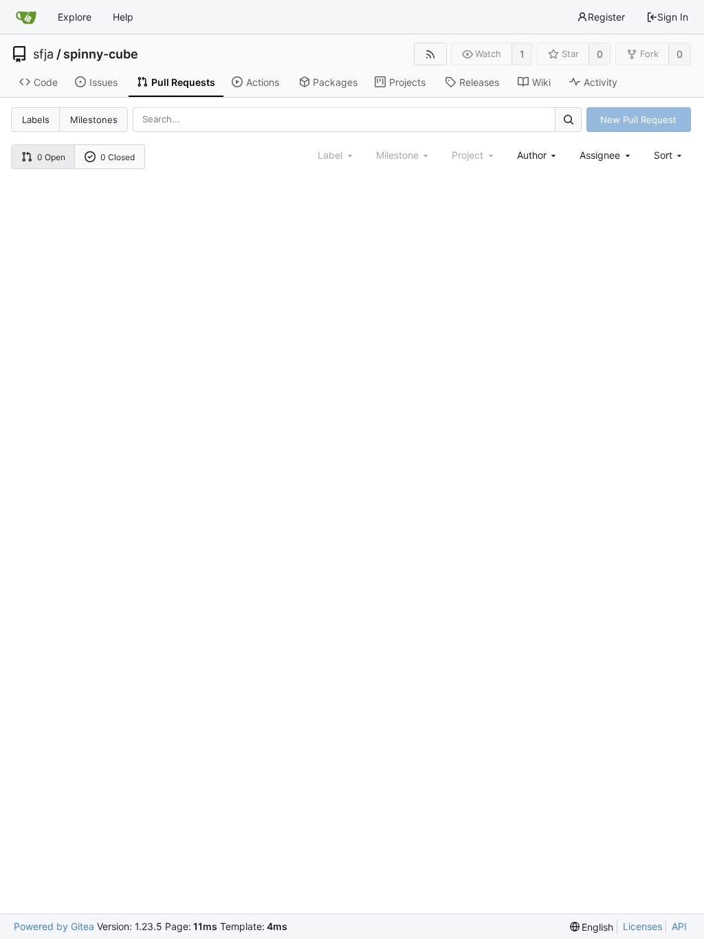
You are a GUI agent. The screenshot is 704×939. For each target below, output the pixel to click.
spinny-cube (100, 54)
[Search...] (568, 119)
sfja (43, 54)
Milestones (94, 119)
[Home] (26, 17)
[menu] (669, 155)
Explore (74, 17)
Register (606, 17)
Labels (36, 119)
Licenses (642, 926)
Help (123, 17)
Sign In (672, 17)
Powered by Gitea (54, 926)
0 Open (51, 157)
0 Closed (117, 157)
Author (532, 155)
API (679, 926)
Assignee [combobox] (600, 155)
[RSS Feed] (430, 54)
